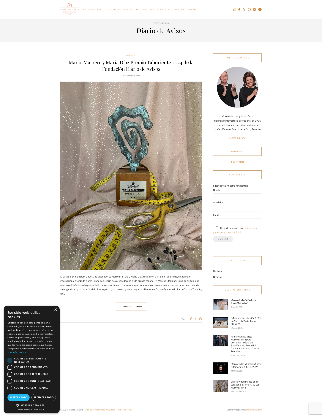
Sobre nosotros (91, 9)
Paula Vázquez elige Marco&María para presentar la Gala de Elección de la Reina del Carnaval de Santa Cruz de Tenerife (245, 344)
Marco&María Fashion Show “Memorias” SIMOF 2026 (246, 365)
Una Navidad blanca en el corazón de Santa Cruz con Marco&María (245, 384)
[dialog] (32, 359)
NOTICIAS (141, 9)
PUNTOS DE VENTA (159, 9)
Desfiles (127, 9)
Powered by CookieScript (32, 409)
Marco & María (237, 137)
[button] (31, 405)
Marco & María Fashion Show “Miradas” (243, 302)
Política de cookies (125, 409)
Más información (16, 352)
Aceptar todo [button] (19, 397)
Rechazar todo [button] (44, 397)
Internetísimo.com (253, 409)
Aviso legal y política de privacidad (99, 409)
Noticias (131, 55)
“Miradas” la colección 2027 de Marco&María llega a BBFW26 (246, 321)
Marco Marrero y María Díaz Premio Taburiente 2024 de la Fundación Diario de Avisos (131, 65)
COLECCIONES (112, 9)
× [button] (55, 309)
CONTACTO (178, 9)
